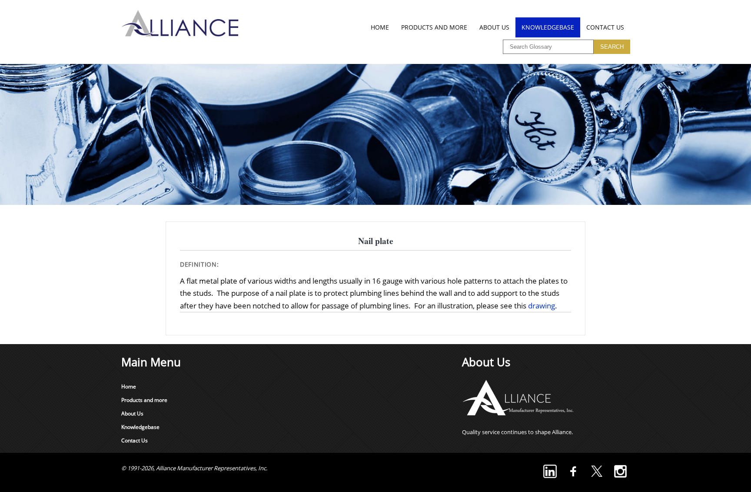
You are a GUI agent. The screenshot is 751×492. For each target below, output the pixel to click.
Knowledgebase (548, 27)
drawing (541, 306)
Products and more (434, 27)
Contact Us (605, 27)
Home (380, 27)
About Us (494, 27)
